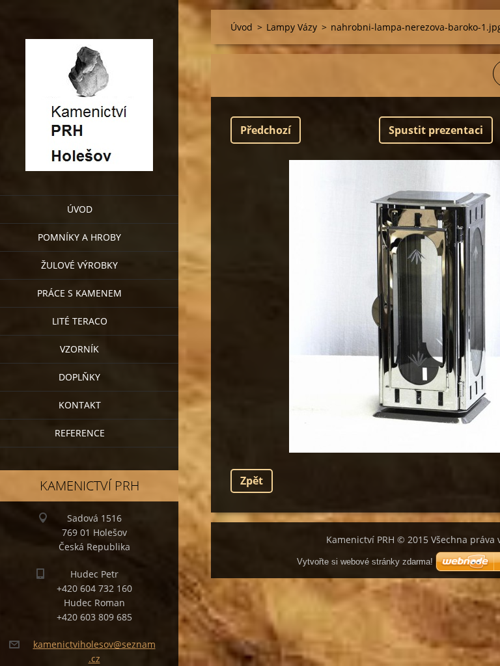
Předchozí (265, 130)
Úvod (79, 209)
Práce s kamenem (79, 293)
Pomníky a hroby (79, 237)
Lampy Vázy (291, 27)
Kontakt (80, 405)
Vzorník (79, 349)
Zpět (251, 480)
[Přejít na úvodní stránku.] (89, 89)
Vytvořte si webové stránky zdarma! (365, 561)
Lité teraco (79, 321)
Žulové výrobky (79, 265)
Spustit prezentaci (436, 130)
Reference (80, 433)
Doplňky (79, 377)
